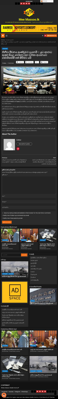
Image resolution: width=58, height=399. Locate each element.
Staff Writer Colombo (8, 248)
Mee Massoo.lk (29, 19)
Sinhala (45, 1)
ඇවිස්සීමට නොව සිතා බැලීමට (39, 258)
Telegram (17, 392)
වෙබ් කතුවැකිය (35, 280)
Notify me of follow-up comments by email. (16, 215)
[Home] (3, 35)
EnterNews (42, 397)
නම (3, 196)
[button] (6, 36)
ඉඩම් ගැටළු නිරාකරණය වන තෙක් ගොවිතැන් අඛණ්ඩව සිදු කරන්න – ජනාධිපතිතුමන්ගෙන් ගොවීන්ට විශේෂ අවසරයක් (44, 161)
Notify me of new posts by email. (13, 218)
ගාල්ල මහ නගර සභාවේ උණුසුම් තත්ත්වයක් (13, 312)
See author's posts (24, 144)
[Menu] (6, 36)
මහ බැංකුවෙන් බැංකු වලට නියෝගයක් (42, 303)
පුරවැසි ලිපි (33, 263)
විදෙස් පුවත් (11, 273)
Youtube (11, 392)
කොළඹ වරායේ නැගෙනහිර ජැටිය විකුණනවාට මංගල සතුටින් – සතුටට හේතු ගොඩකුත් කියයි (14, 160)
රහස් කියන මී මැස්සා (36, 269)
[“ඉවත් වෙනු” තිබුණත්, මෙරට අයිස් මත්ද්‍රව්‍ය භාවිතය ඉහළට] (48, 235)
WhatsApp (24, 392)
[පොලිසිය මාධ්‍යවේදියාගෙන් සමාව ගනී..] (10, 235)
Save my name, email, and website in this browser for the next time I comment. (27, 213)
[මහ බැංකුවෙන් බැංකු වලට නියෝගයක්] (43, 296)
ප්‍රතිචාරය (5, 175)
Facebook (4, 392)
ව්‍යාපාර (33, 272)
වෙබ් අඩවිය (5, 207)
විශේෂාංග (33, 277)
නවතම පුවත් (5, 48)
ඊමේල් (4, 202)
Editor (4, 63)
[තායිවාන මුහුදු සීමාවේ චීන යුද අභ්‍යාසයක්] (14, 269)
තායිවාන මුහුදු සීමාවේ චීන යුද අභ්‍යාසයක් (14, 276)
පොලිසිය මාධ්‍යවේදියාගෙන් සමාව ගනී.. (12, 309)
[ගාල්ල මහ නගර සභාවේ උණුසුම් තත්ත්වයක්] (29, 235)
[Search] (43, 35)
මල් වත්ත (33, 266)
